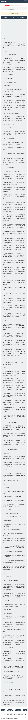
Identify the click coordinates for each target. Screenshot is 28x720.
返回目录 (10, 710)
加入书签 (22, 17)
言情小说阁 (4, 1)
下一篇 (24, 710)
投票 (18, 17)
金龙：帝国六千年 (11, 8)
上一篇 (3, 710)
